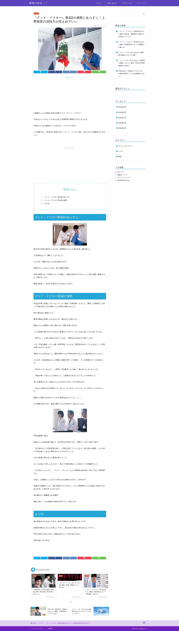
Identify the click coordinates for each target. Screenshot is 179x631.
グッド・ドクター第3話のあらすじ (57, 197)
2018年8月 (122, 112)
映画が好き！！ (38, 3)
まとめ (47, 203)
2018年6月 (122, 123)
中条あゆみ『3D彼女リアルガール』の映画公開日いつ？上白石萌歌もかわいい (131, 73)
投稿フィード (122, 175)
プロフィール (127, 3)
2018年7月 (122, 118)
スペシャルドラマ (125, 146)
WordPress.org (123, 180)
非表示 (73, 190)
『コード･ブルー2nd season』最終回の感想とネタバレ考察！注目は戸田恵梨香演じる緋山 (131, 63)
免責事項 (50, 628)
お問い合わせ (112, 3)
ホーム (99, 3)
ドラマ (36, 13)
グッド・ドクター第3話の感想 (56, 200)
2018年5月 (122, 128)
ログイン (120, 172)
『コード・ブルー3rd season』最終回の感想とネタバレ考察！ (131, 54)
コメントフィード (124, 177)
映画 (120, 156)
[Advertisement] (70, 94)
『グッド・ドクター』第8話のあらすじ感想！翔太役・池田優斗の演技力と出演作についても (131, 34)
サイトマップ (142, 3)
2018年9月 (122, 107)
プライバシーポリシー (38, 628)
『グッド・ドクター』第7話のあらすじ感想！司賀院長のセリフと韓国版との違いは (131, 44)
